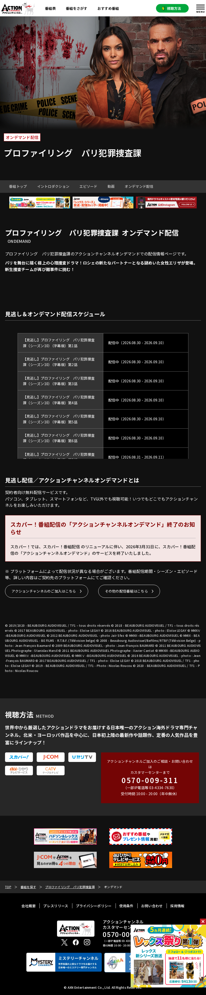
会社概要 (28, 905)
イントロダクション (53, 186)
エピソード (88, 186)
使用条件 (126, 905)
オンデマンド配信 (139, 186)
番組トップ (18, 186)
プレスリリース (55, 905)
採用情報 (177, 905)
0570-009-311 (150, 780)
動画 (111, 186)
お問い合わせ (152, 905)
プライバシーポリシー (94, 905)
